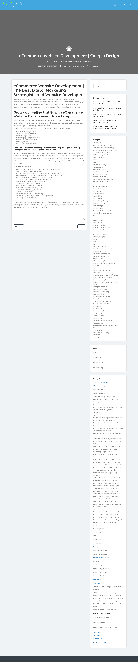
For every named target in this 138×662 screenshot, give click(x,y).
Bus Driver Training (99, 165)
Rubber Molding (98, 294)
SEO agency (97, 547)
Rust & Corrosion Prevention (102, 299)
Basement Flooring (99, 157)
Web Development (99, 330)
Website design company (101, 558)
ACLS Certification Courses (102, 143)
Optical (95, 268)
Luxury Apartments (99, 251)
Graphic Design (98, 220)
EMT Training (97, 198)
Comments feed (98, 362)
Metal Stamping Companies (102, 261)
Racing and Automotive (101, 287)
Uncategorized (51, 66)
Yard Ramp (97, 635)
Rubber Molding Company (101, 296)
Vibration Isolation (99, 328)
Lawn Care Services (99, 246)
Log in (95, 352)
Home (47, 62)
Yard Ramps (97, 337)
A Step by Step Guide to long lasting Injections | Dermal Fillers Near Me (105, 127)
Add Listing (129, 5)
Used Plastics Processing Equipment (105, 325)
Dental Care (97, 191)
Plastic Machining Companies (102, 280)
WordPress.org (98, 368)
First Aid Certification (100, 203)
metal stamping (98, 258)
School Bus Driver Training (102, 301)
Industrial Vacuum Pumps (101, 227)
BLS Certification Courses (101, 160)
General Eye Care (99, 218)
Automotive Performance (101, 152)
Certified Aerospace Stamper (102, 172)
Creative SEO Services (100, 642)
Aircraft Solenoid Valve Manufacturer (105, 150)
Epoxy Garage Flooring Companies (104, 201)
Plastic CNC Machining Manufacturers (105, 275)
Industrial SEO (97, 639)
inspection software (99, 234)
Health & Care (98, 223)
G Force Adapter (98, 208)
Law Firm (96, 242)
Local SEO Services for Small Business (105, 249)
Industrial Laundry (99, 225)
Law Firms (96, 244)
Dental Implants (98, 194)
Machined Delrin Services (101, 254)
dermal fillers (97, 196)
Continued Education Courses (103, 179)
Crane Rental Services (100, 186)
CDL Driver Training (99, 169)
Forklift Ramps (98, 206)
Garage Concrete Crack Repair (103, 210)
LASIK (95, 239)
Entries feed (97, 357)
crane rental (97, 184)
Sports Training (98, 313)
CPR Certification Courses (101, 181)
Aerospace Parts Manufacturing (103, 148)
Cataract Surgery (98, 167)
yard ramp (96, 583)
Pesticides (96, 273)
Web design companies (101, 382)
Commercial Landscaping (101, 174)
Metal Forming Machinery (101, 256)
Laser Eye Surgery (99, 237)
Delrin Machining (98, 189)
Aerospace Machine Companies (103, 145)
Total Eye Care (98, 318)
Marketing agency (99, 386)
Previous (19, 226)
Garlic (95, 215)
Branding (96, 162)
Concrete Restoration (100, 177)
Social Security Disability (101, 311)
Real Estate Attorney (100, 289)
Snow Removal (98, 308)
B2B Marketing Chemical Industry (104, 155)
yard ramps (97, 579)
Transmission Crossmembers (103, 321)
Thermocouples (98, 316)
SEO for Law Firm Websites (102, 304)
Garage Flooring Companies (102, 213)
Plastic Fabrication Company (102, 277)
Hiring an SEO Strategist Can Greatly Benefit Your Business (105, 121)
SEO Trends (55, 62)
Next (81, 226)
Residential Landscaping (101, 292)
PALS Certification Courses (102, 270)
